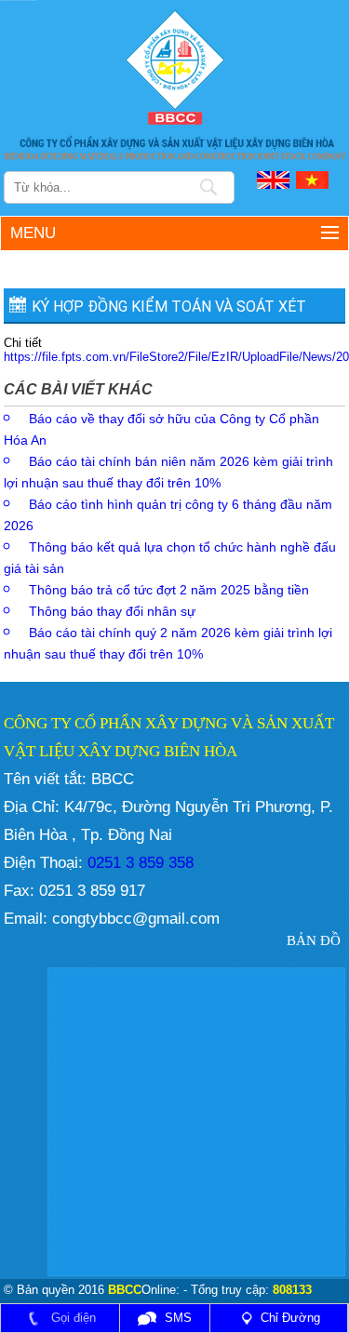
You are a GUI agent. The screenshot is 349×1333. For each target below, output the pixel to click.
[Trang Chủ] (175, 66)
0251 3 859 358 (138, 863)
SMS (176, 1318)
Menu (33, 233)
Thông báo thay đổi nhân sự (112, 611)
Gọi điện (71, 1318)
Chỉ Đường (290, 1318)
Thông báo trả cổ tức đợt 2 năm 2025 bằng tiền (169, 589)
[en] (274, 179)
